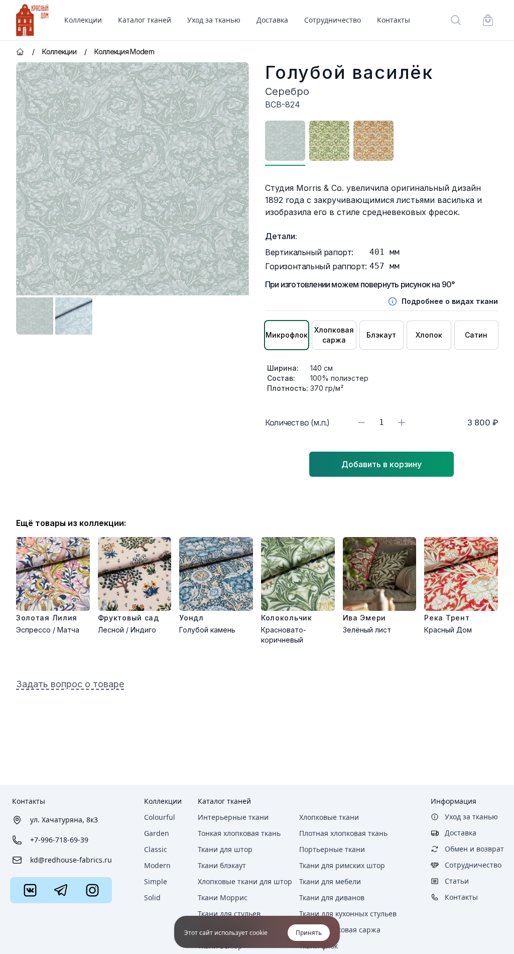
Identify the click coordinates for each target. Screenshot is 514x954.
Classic (155, 849)
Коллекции (163, 801)
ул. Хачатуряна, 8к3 (64, 819)
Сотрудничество (332, 20)
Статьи (457, 881)
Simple (155, 881)
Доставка (272, 20)
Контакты (393, 20)
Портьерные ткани (332, 849)
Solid (152, 897)
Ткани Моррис (222, 897)
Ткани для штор (225, 849)
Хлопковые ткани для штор (245, 881)
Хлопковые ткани (329, 817)
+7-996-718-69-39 (59, 839)
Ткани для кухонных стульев (348, 913)
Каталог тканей (224, 801)
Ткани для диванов (331, 897)
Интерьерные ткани (233, 817)
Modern (157, 865)
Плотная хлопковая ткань (343, 833)
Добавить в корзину (381, 464)
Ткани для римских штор (342, 865)
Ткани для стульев (229, 913)
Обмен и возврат (474, 849)
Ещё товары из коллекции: (71, 523)
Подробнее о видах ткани (450, 301)
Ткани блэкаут (222, 865)
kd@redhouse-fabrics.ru (71, 860)
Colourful (159, 817)
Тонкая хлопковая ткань (239, 833)
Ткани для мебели (330, 881)
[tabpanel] (132, 178)
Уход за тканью (213, 20)
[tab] (34, 316)
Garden (156, 833)
